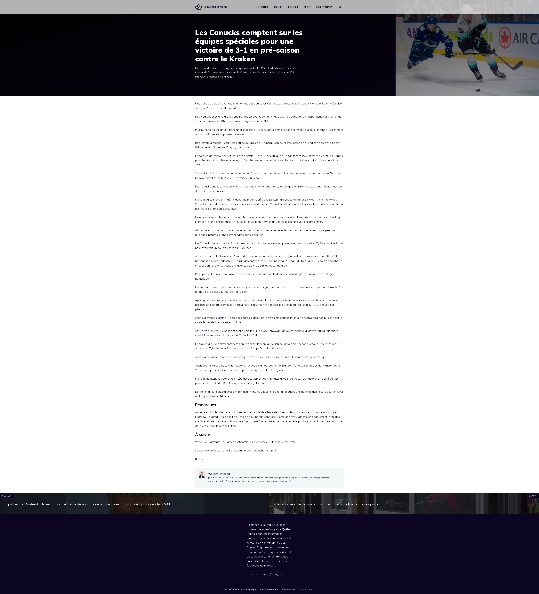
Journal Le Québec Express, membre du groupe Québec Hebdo (263, 589)
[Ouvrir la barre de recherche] (340, 7)
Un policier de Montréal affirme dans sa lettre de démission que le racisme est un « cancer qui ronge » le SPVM (86, 504)
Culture (278, 7)
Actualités (262, 7)
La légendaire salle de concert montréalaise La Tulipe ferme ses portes (326, 504)
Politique (293, 7)
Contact (310, 589)
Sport (307, 7)
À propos (300, 589)
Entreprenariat (325, 7)
